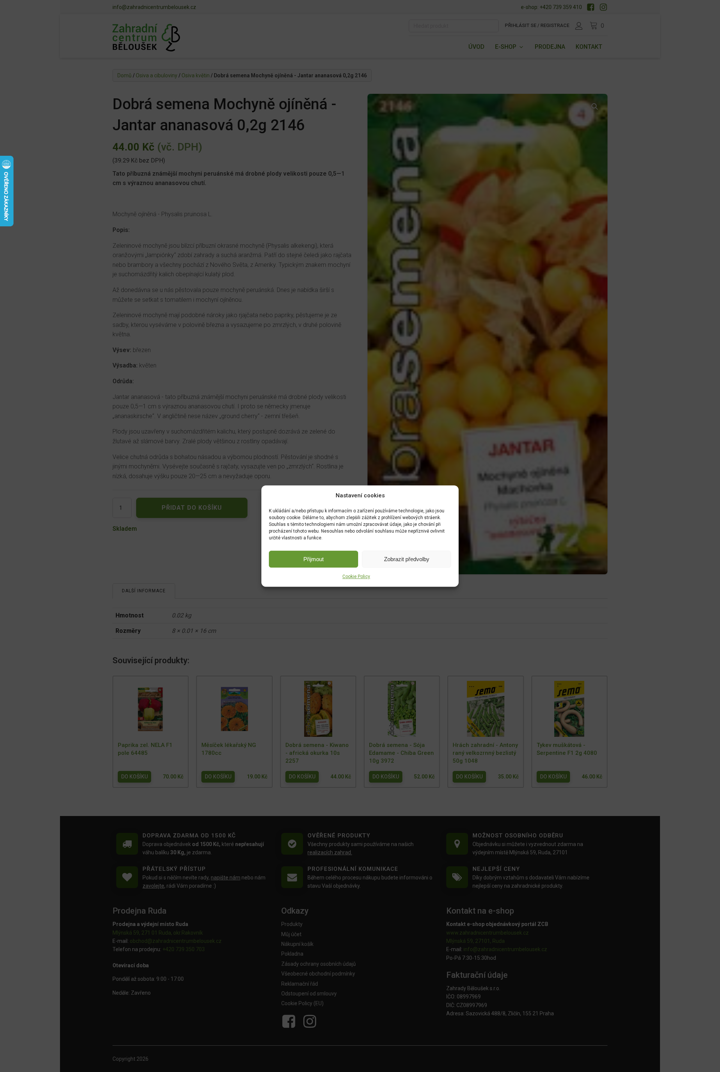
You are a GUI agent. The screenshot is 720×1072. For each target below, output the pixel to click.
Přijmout (313, 559)
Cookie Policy (356, 576)
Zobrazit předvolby (406, 559)
